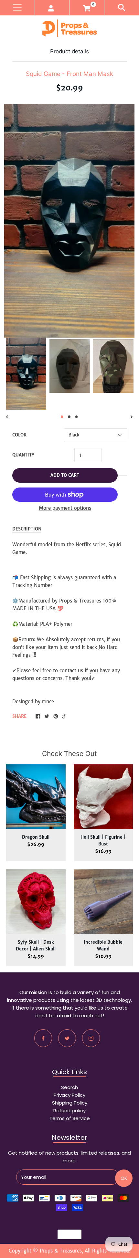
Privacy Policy (69, 1095)
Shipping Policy (69, 1102)
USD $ (66, 1234)
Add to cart (64, 475)
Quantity (23, 455)
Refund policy (69, 1110)
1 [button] (62, 416)
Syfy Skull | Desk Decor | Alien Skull (36, 945)
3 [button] (76, 416)
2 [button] (69, 416)
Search (69, 1087)
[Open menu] (17, 7)
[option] (26, 374)
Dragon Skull (35, 837)
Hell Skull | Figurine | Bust (103, 840)
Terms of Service (69, 1118)
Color (19, 435)
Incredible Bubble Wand (103, 945)
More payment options (65, 508)
